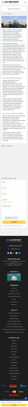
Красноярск (14, 346)
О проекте (14, 288)
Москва (14, 354)
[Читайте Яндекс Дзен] (14, 253)
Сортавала (14, 376)
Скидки (14, 299)
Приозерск (14, 365)
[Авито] (19, 253)
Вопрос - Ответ (14, 291)
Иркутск (14, 340)
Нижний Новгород (14, 357)
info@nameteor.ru (15, 249)
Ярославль (14, 379)
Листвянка (14, 351)
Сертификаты (14, 302)
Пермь (14, 360)
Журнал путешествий (14, 293)
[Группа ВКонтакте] (8, 253)
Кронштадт (14, 349)
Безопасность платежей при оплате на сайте (14, 329)
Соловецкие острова (14, 373)
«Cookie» (8, 402)
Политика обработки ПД (14, 321)
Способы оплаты (14, 316)
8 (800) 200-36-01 (15, 246)
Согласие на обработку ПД (14, 324)
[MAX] (17, 253)
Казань (14, 343)
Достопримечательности (14, 296)
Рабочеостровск (14, 368)
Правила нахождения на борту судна (13, 332)
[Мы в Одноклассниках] (11, 253)
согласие (9, 217)
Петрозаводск (14, 362)
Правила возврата (14, 318)
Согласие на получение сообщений (14, 326)
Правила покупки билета (14, 313)
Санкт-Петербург (6, 14)
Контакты (14, 304)
